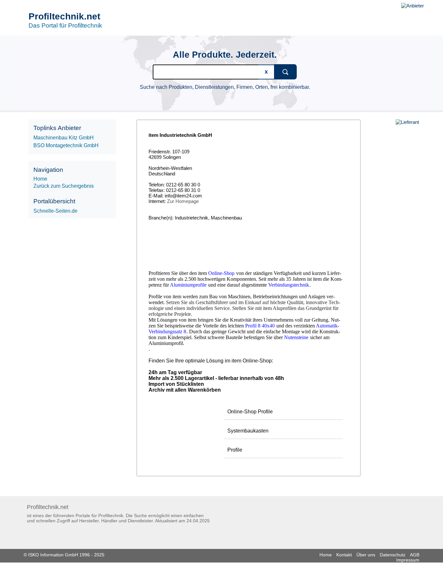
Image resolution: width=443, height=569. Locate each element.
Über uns (365, 554)
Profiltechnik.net (64, 16)
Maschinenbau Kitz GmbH (63, 137)
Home (325, 554)
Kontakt (344, 554)
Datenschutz (392, 554)
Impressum (407, 560)
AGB (414, 554)
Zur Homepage (183, 201)
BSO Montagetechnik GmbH (66, 145)
